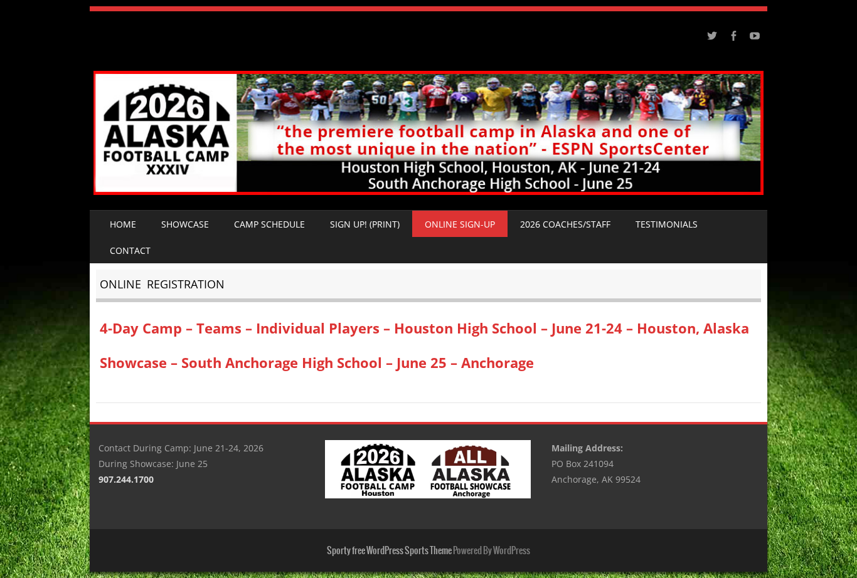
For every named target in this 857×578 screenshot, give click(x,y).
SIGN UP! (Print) (365, 224)
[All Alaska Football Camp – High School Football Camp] (428, 191)
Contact (130, 250)
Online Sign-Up (460, 224)
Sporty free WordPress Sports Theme (389, 550)
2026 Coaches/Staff (565, 224)
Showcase (185, 224)
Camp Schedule (269, 224)
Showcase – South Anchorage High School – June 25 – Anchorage (317, 362)
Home (123, 224)
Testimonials (667, 224)
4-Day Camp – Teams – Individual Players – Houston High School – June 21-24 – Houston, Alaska (424, 327)
